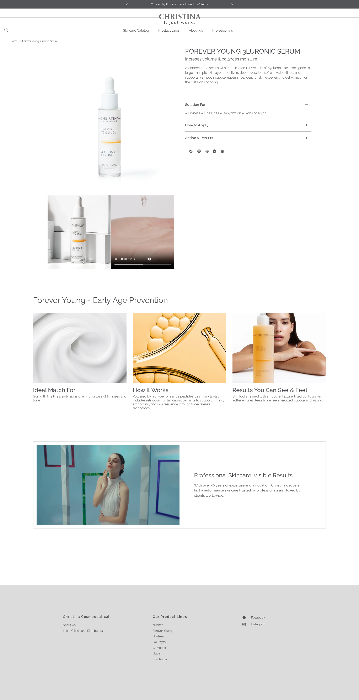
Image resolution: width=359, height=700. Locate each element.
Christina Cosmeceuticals (87, 617)
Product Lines (169, 30)
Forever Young (162, 630)
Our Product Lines (170, 617)
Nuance (158, 625)
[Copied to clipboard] (222, 151)
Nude (156, 653)
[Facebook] (191, 151)
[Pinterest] (207, 151)
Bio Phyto (159, 642)
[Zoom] (111, 121)
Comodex (159, 647)
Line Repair (160, 659)
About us (196, 30)
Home (13, 41)
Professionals (222, 30)
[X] (199, 151)
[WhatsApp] (214, 151)
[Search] (5, 30)
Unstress (159, 636)
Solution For (195, 104)
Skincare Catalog (136, 30)
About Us (69, 625)
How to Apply (196, 125)
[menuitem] (137, 30)
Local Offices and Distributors (83, 630)
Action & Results (199, 138)
